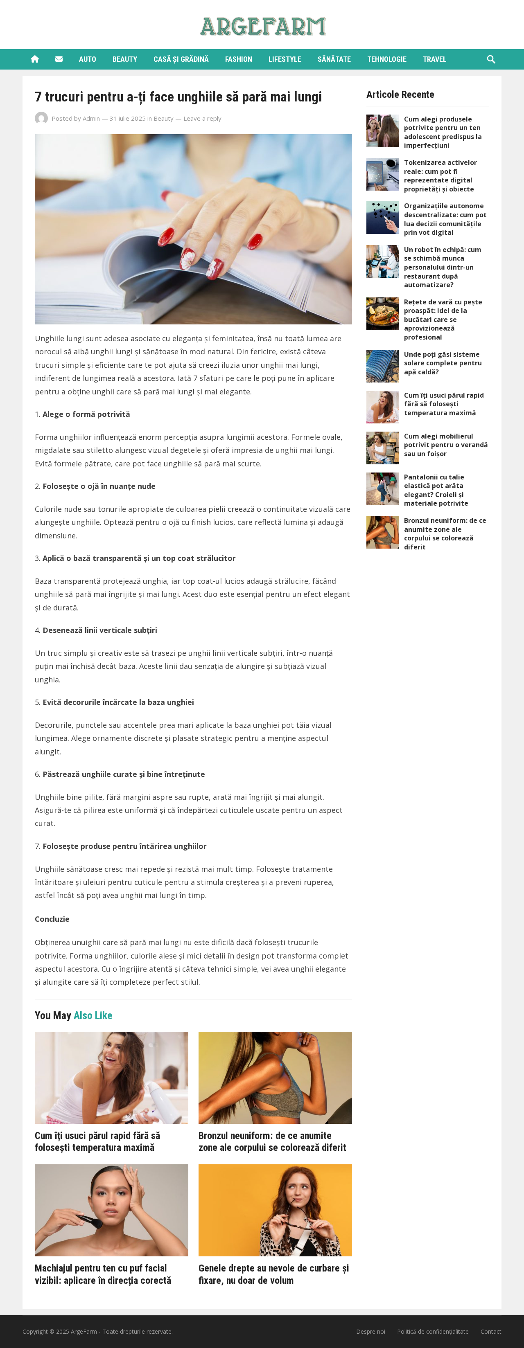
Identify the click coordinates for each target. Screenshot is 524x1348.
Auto (87, 59)
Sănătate (334, 59)
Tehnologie (387, 59)
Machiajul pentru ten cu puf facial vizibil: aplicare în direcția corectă (103, 1274)
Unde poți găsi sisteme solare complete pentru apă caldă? (443, 363)
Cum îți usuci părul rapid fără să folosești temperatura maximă (97, 1142)
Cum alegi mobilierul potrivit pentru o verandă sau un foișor (446, 445)
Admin (91, 118)
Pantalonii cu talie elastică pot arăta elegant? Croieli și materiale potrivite (436, 490)
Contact (491, 1331)
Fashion (238, 59)
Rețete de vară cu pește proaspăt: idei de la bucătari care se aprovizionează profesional (443, 319)
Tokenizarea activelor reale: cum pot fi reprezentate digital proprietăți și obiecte (440, 176)
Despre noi (370, 1331)
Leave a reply (202, 118)
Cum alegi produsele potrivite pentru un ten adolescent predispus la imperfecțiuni (443, 132)
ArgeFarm (84, 1331)
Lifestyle (285, 59)
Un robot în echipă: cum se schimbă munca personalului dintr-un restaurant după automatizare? (442, 267)
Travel (435, 59)
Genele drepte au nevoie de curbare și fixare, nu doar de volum (274, 1274)
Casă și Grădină (181, 59)
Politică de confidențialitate (433, 1331)
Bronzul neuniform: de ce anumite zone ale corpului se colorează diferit (272, 1142)
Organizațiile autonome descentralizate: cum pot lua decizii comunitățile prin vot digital (445, 219)
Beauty (125, 59)
